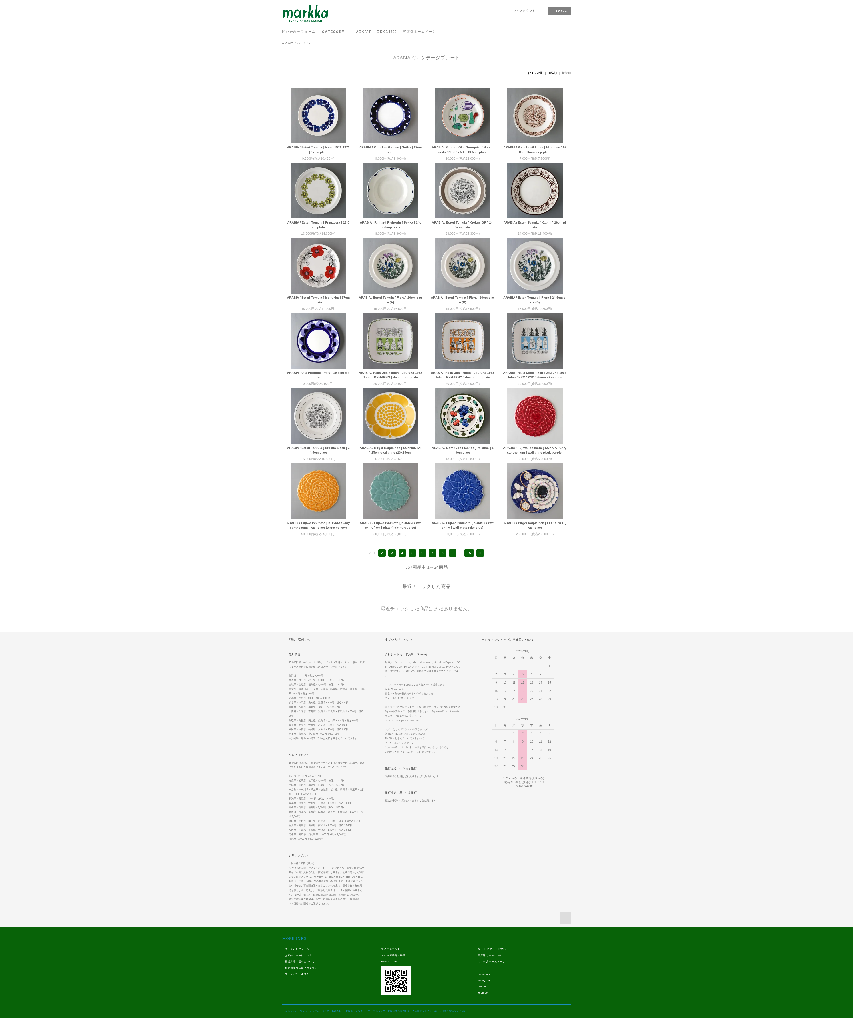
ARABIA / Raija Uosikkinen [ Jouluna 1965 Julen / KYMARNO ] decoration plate (534, 375)
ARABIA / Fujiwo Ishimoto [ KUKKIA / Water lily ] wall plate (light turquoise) (390, 525)
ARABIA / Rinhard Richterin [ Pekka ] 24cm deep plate (390, 225)
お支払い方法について (298, 955)
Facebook (484, 974)
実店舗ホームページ (419, 31)
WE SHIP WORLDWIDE (493, 949)
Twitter (482, 986)
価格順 (552, 73)
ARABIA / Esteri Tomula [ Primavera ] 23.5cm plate (318, 225)
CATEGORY (334, 32)
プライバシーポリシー (298, 974)
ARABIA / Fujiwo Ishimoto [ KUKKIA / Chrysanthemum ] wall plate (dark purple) (534, 450)
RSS (384, 961)
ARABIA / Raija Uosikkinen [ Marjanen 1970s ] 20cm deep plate (534, 150)
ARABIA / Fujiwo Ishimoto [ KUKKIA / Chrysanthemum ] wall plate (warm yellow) (318, 525)
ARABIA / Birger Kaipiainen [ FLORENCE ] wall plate (535, 525)
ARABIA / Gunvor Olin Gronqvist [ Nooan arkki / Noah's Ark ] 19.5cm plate (463, 150)
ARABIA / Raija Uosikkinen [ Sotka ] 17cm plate (390, 150)
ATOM (393, 961)
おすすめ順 (535, 73)
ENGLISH (387, 32)
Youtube (483, 992)
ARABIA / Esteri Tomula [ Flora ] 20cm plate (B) (462, 300)
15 (469, 553)
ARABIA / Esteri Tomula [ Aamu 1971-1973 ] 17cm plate (318, 150)
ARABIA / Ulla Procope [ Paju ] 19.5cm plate (318, 375)
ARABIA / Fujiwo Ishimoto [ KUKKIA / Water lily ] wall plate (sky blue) (463, 525)
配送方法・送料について (300, 961)
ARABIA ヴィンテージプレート (299, 43)
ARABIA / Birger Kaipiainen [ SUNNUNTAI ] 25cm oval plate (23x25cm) (390, 450)
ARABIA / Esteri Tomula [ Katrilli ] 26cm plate (535, 225)
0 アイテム (561, 11)
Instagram (484, 980)
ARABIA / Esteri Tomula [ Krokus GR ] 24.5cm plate (463, 225)
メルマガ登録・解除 (393, 955)
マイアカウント (524, 10)
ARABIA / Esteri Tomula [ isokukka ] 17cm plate (318, 300)
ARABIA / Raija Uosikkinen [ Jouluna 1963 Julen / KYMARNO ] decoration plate (462, 375)
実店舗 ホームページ (490, 955)
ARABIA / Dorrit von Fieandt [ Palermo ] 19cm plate (463, 450)
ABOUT (363, 32)
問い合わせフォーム (299, 31)
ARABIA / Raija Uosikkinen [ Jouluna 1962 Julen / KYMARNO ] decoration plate (390, 375)
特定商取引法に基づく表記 (301, 967)
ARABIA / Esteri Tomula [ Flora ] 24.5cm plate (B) (534, 300)
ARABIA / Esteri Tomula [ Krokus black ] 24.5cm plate (318, 450)
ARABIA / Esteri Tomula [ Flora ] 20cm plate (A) (390, 300)
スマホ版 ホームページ (491, 961)
